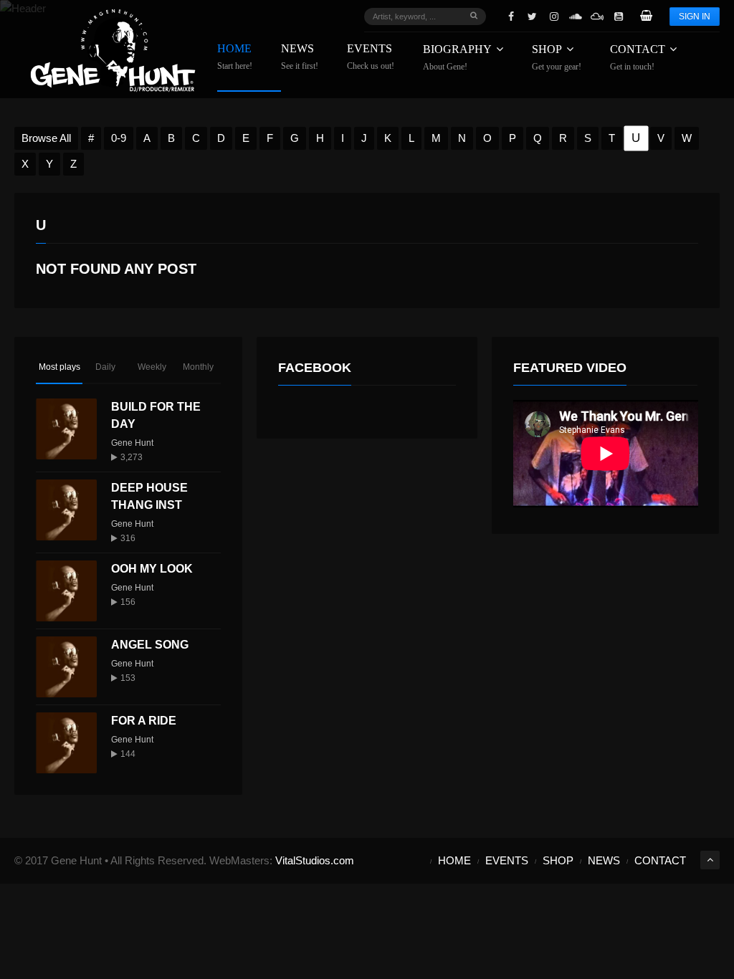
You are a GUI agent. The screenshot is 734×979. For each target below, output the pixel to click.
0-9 (118, 138)
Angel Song (150, 645)
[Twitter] (532, 16)
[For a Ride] (66, 742)
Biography (457, 57)
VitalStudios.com (314, 860)
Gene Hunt (132, 443)
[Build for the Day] (66, 428)
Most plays (59, 367)
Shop (556, 57)
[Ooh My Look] (66, 590)
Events (370, 57)
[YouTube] (618, 16)
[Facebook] (511, 16)
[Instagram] (554, 16)
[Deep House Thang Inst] (66, 509)
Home (234, 57)
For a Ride (143, 721)
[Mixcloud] (597, 16)
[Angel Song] (66, 666)
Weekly (152, 367)
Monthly (198, 367)
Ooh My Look (152, 569)
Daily (105, 367)
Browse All (46, 138)
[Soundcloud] (575, 16)
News (299, 57)
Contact (637, 57)
